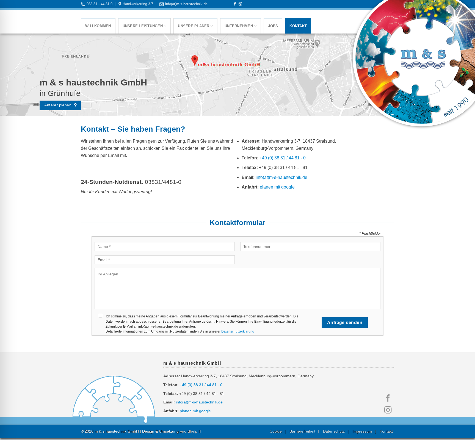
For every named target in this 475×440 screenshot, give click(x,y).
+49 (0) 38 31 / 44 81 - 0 (282, 158)
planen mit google (277, 187)
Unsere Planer (193, 26)
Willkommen (98, 26)
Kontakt (298, 26)
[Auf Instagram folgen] (240, 4)
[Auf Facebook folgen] (234, 4)
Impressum (362, 431)
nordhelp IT (192, 431)
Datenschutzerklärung (237, 331)
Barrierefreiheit (302, 431)
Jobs (273, 26)
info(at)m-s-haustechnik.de (281, 177)
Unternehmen (239, 26)
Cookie (276, 431)
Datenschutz (334, 431)
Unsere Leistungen (143, 26)
